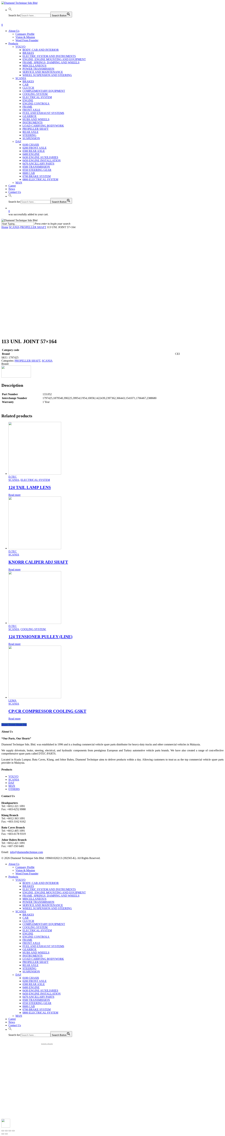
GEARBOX (29, 949)
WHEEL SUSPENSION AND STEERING (47, 908)
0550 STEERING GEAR (36, 1003)
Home (4, 227)
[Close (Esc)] (2, 1130)
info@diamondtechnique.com (26, 852)
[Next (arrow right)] (6, 1133)
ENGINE (27, 933)
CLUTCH (28, 920)
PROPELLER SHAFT (33, 227)
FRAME (27, 939)
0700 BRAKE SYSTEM (36, 1009)
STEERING (29, 968)
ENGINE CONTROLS (36, 936)
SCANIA (14, 227)
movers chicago (47, 1044)
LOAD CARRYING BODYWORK (43, 958)
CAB (25, 917)
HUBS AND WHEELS (35, 952)
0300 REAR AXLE (33, 984)
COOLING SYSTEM (33, 629)
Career (12, 1018)
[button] (10, 9)
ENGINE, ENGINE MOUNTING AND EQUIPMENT (54, 892)
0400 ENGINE (31, 987)
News (11, 1022)
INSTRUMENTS (32, 955)
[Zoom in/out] (13, 1130)
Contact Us (14, 1025)
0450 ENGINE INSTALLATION (41, 993)
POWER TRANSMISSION (38, 901)
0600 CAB (28, 1006)
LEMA (12, 700)
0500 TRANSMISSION (36, 999)
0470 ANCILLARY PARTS (38, 996)
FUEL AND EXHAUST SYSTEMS (43, 946)
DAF (11, 782)
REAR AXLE (30, 965)
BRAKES (28, 886)
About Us (13, 864)
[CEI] (16, 376)
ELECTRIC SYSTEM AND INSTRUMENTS (49, 889)
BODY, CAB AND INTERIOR (40, 883)
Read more (14, 494)
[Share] (6, 1130)
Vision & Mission (25, 870)
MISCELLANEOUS (34, 898)
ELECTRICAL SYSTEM (35, 479)
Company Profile (24, 867)
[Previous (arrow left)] (2, 1133)
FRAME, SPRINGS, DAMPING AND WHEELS (50, 895)
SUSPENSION (31, 971)
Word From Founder (26, 873)
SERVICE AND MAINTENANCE (42, 905)
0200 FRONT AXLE (34, 981)
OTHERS (14, 789)
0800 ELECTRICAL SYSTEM (40, 1012)
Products (13, 876)
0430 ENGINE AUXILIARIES (40, 990)
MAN (11, 785)
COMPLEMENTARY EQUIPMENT (43, 924)
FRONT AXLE (31, 943)
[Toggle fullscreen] (9, 1130)
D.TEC (12, 476)
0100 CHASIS (30, 977)
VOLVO (13, 776)
